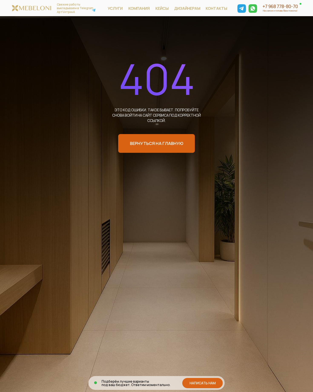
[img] (241, 8)
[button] (202, 383)
